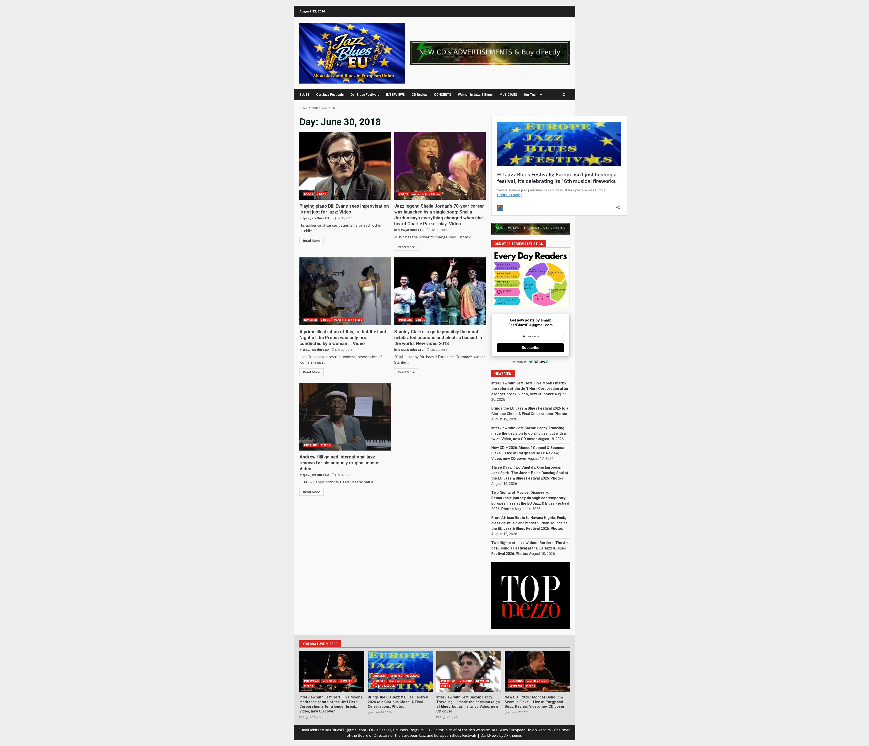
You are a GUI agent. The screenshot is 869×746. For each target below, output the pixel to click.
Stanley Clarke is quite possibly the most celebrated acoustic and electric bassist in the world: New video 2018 (440, 291)
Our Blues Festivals (365, 94)
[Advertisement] (490, 52)
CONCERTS (442, 94)
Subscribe (530, 348)
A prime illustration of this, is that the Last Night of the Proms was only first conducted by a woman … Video (345, 291)
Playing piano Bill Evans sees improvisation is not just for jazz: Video (345, 166)
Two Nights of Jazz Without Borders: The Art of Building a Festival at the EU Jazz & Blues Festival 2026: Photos (529, 548)
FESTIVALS (395, 675)
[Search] (564, 94)
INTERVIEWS (395, 94)
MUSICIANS (508, 94)
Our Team (531, 94)
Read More (311, 240)
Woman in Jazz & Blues (475, 94)
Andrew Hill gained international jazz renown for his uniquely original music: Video (345, 417)
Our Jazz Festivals (330, 94)
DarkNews (489, 735)
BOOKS (308, 194)
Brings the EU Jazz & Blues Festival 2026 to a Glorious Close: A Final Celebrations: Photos (400, 671)
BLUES (304, 94)
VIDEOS (321, 194)
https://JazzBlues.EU (314, 218)
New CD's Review (537, 681)
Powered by (519, 361)
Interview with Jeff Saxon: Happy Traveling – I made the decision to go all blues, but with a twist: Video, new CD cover (530, 433)
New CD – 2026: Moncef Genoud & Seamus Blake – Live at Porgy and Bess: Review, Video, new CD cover (527, 453)
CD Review (419, 94)
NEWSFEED (310, 319)
